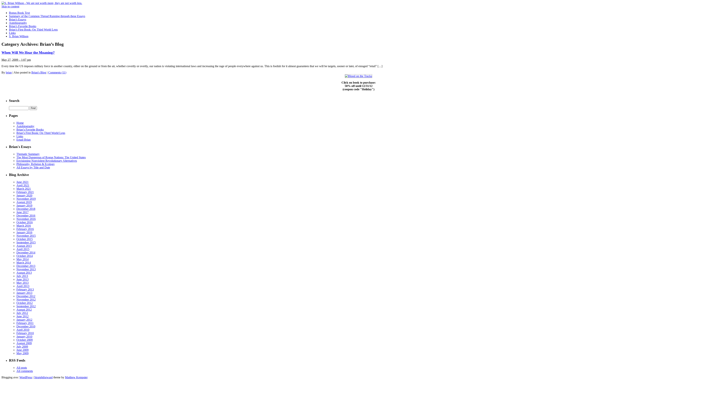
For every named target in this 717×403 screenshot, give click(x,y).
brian (9, 72)
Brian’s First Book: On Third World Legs (33, 29)
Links (12, 33)
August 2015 (24, 245)
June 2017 (22, 212)
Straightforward (43, 377)
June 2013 (22, 279)
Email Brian (23, 139)
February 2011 (25, 323)
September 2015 (26, 242)
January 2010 (24, 336)
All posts (21, 367)
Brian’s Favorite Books (22, 26)
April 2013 (22, 286)
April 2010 (22, 329)
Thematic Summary (28, 154)
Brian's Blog (38, 72)
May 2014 (22, 259)
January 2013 (24, 292)
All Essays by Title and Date (33, 167)
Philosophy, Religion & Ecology (35, 164)
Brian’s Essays (17, 19)
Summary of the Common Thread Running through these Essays (47, 16)
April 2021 (22, 185)
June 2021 (22, 182)
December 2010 (25, 326)
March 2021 (23, 188)
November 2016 (26, 219)
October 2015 (24, 239)
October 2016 (24, 222)
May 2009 (22, 353)
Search (14, 101)
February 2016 (25, 229)
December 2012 (25, 296)
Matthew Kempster (76, 377)
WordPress (25, 377)
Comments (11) (57, 72)
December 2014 (25, 252)
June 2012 (22, 316)
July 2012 (22, 313)
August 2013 (24, 272)
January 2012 (24, 319)
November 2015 (26, 235)
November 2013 (26, 269)
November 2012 (26, 299)
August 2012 (24, 309)
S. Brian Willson (18, 36)
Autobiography (18, 22)
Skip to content (10, 6)
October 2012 (24, 302)
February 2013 (25, 289)
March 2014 (23, 262)
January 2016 (24, 232)
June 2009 (22, 350)
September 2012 (26, 306)
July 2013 (22, 276)
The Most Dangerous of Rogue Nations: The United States (51, 157)
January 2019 (24, 205)
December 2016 (25, 215)
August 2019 (24, 202)
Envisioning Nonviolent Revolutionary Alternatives (46, 160)
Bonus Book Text (19, 12)
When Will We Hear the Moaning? (28, 52)
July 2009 (22, 346)
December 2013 (25, 266)
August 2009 (24, 343)
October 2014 (24, 255)
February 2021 (25, 192)
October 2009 (24, 339)
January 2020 (24, 195)
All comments (24, 371)
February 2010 (25, 333)
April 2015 (22, 249)
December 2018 (25, 208)
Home (20, 122)
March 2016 (23, 225)
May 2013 (22, 282)
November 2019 (26, 198)
